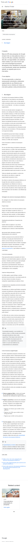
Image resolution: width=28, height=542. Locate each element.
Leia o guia (7, 507)
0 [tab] (14, 511)
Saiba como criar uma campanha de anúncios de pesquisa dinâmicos (12, 459)
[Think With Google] (7, 2)
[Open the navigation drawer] (2, 6)
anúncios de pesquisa (7, 248)
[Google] (4, 538)
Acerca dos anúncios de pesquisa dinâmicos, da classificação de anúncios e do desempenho (14, 467)
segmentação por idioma (9, 444)
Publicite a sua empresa (10, 11)
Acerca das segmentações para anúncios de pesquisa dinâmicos (14, 463)
